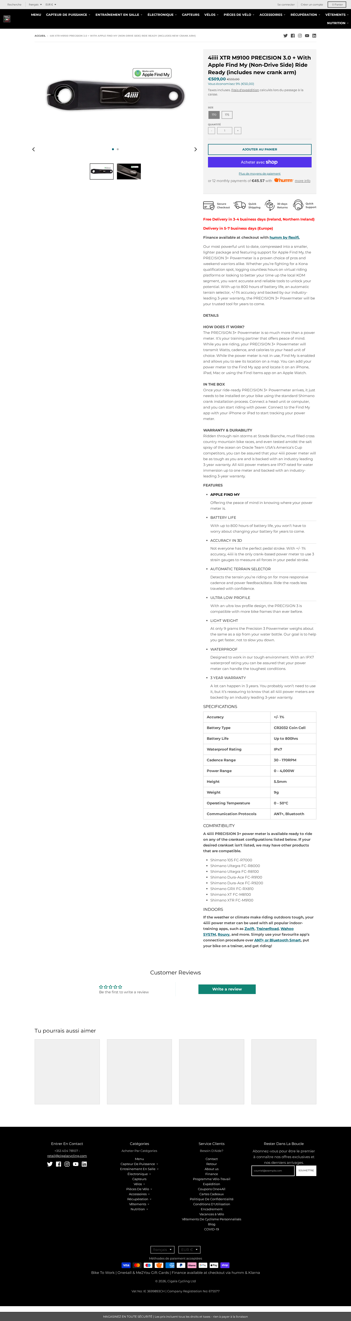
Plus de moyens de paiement (260, 173)
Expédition (211, 1184)
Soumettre (306, 1170)
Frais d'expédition (245, 90)
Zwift (250, 928)
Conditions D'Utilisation (211, 1204)
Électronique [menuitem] (161, 15)
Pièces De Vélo (137, 1189)
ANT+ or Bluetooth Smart (277, 940)
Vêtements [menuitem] (335, 15)
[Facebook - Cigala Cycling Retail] (293, 35)
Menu (139, 1159)
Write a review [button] (227, 989)
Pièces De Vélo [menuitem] (237, 15)
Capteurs (139, 1179)
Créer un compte (312, 4)
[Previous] (34, 149)
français (33, 4)
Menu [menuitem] (36, 15)
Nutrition (138, 1209)
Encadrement (212, 1209)
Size (210, 107)
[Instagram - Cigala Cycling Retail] (300, 35)
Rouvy (223, 934)
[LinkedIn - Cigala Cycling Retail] (314, 35)
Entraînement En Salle (137, 1169)
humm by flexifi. (285, 237)
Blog (211, 1224)
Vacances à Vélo (211, 1214)
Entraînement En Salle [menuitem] (117, 15)
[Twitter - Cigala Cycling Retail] (285, 35)
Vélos (138, 1184)
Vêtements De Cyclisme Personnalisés (211, 1219)
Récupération (137, 1199)
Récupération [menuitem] (304, 15)
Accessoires (138, 1194)
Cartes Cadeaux (211, 1194)
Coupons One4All (211, 1189)
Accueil (40, 35)
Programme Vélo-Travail (211, 1179)
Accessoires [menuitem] (271, 15)
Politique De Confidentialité (212, 1199)
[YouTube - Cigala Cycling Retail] (307, 35)
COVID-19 (211, 1229)
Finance (211, 1174)
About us (211, 1169)
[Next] (195, 149)
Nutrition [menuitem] (336, 23)
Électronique (138, 1174)
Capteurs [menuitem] (190, 15)
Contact (212, 1159)
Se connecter (286, 4)
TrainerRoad (267, 928)
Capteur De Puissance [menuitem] (66, 15)
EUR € (49, 4)
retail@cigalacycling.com (67, 1156)
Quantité (214, 124)
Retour (211, 1164)
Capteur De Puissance (138, 1164)
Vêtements (137, 1204)
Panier (337, 4)
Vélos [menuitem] (209, 15)
